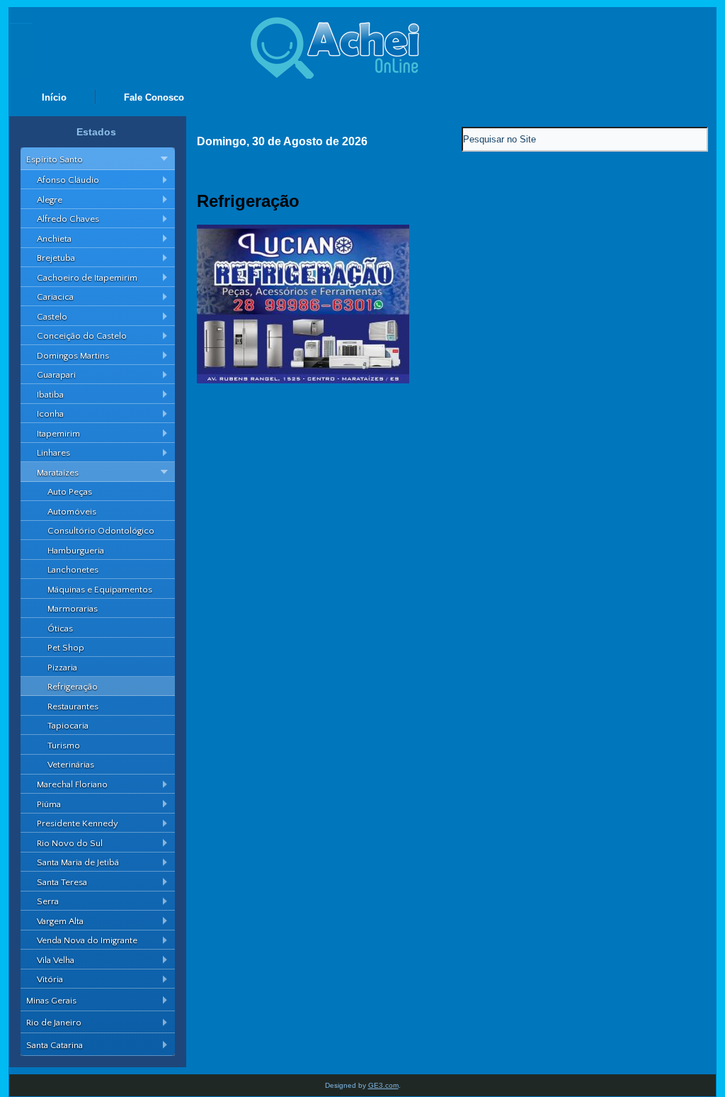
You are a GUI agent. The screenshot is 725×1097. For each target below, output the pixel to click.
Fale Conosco (154, 97)
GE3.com (383, 1085)
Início (54, 97)
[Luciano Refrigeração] (303, 380)
